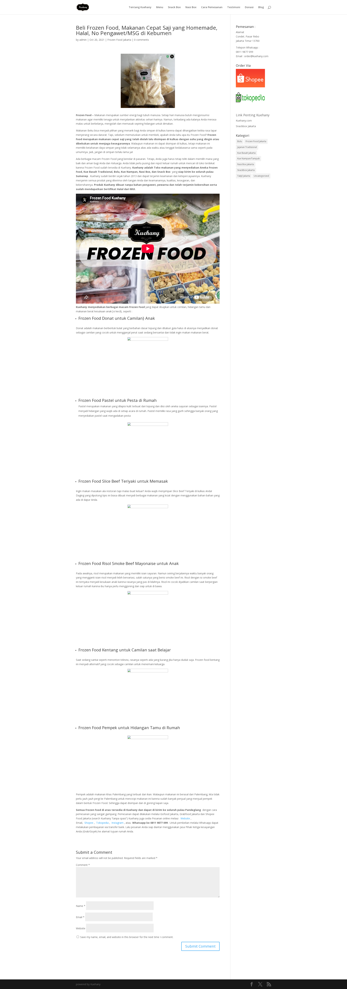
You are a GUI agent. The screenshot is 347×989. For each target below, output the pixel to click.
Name (80, 906)
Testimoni (233, 7)
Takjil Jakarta (243, 175)
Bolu (239, 141)
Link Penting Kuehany (252, 115)
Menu (159, 7)
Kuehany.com (244, 120)
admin (83, 39)
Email (80, 917)
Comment (83, 865)
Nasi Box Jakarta (245, 164)
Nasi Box (190, 7)
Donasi (249, 7)
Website (80, 928)
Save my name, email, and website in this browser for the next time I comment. (126, 937)
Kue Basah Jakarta (246, 152)
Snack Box (174, 7)
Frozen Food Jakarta (119, 39)
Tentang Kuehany (140, 7)
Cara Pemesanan (211, 7)
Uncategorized (261, 175)
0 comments (141, 39)
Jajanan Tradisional (247, 147)
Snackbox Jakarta (246, 126)
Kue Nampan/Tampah (248, 158)
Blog (261, 7)
